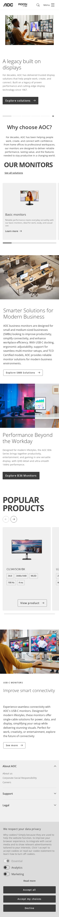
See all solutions (14, 172)
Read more (29, 880)
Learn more (11, 231)
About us (7, 773)
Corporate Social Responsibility (20, 777)
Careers (7, 782)
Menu (46, 5)
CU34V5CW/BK (16, 569)
